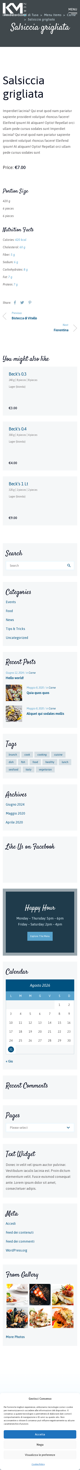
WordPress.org (16, 1250)
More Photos (15, 1337)
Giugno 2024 (15, 804)
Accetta (40, 1434)
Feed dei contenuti (19, 1232)
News (10, 620)
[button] (74, 1399)
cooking (42, 754)
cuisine (58, 754)
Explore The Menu (40, 936)
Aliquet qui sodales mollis (45, 714)
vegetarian (45, 769)
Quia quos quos (38, 693)
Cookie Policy (38, 1464)
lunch (65, 762)
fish (23, 762)
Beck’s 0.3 (17, 373)
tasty (28, 769)
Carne (32, 672)
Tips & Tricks (15, 629)
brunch (13, 754)
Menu (72, 9)
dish (11, 762)
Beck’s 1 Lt (18, 483)
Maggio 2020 (15, 813)
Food (9, 611)
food (35, 762)
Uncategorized (17, 638)
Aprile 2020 (14, 822)
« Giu (9, 1061)
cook (27, 754)
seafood (13, 769)
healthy (49, 762)
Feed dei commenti (20, 1241)
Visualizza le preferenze (40, 1454)
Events (11, 602)
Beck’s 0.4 (17, 428)
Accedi (11, 1223)
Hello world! (15, 678)
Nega (40, 1444)
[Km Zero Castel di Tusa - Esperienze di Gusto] (14, 9)
